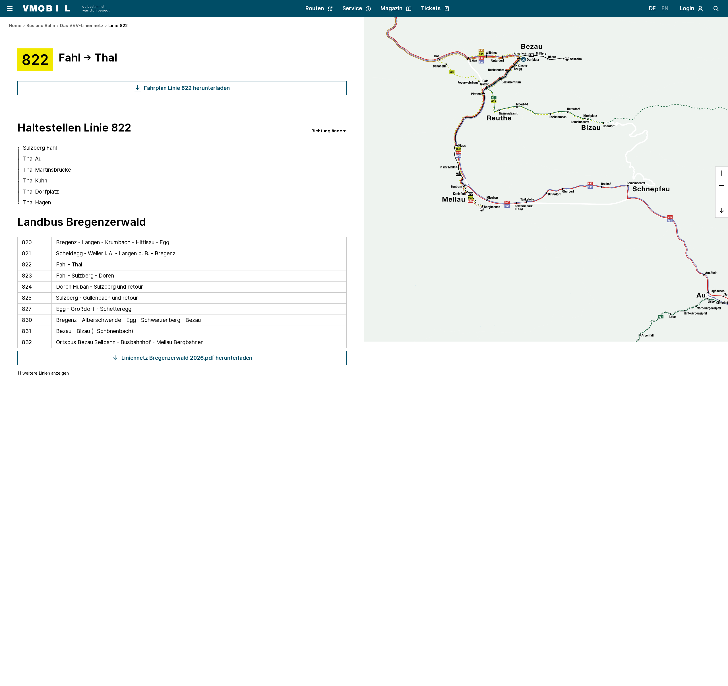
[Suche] (716, 8)
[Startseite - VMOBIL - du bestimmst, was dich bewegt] (66, 8)
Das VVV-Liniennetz (82, 25)
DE (652, 8)
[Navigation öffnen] (9, 8)
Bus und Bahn (40, 25)
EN (665, 8)
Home (15, 25)
